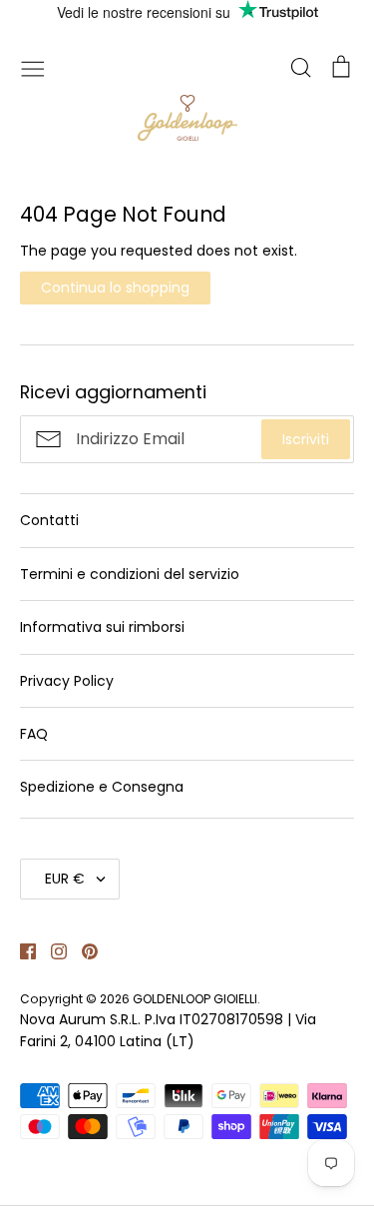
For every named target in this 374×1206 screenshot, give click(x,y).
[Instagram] (51, 950)
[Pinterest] (82, 950)
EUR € (65, 879)
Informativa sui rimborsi (102, 627)
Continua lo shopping (115, 288)
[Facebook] (20, 950)
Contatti (49, 520)
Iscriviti (305, 439)
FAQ (34, 734)
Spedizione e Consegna (102, 787)
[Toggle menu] (33, 67)
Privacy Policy (67, 681)
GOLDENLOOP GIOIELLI (195, 998)
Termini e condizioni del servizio (129, 574)
